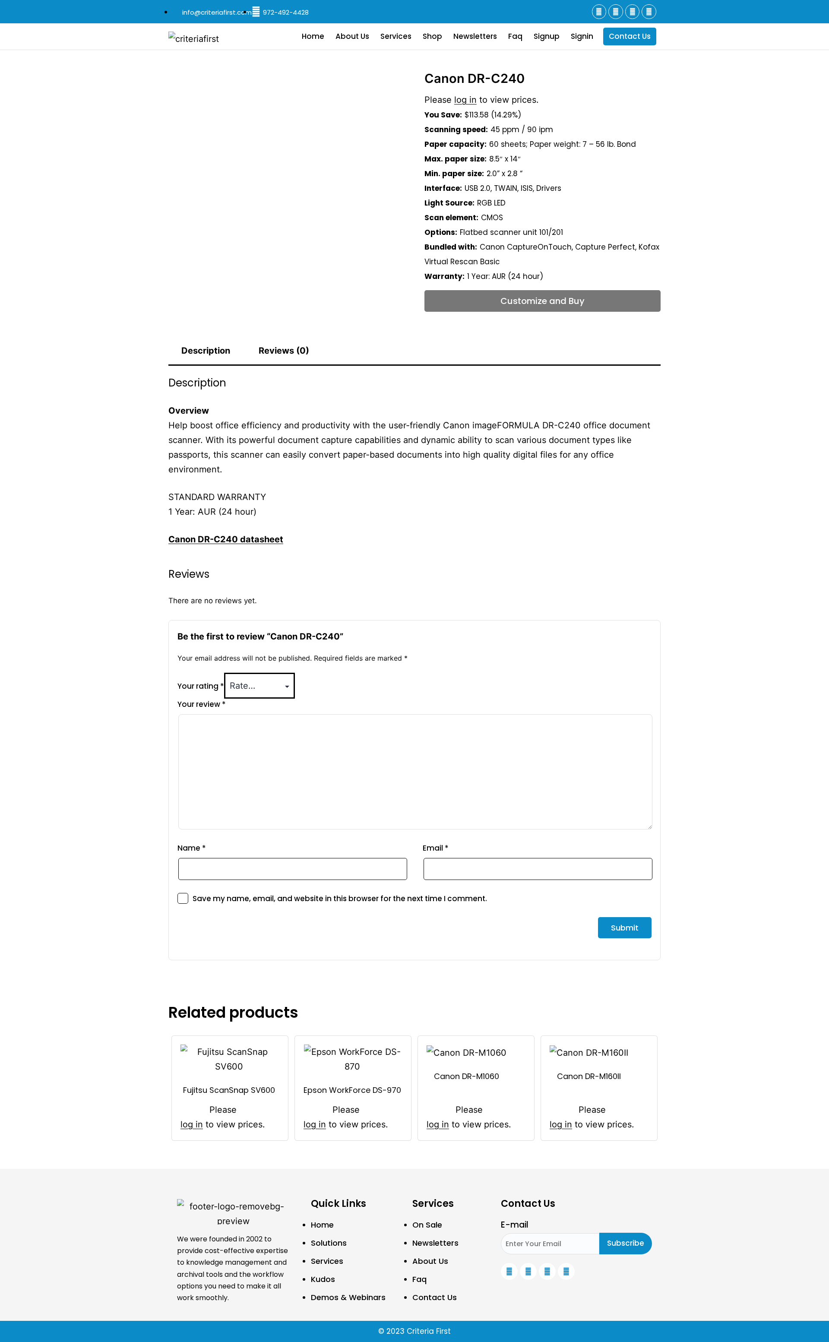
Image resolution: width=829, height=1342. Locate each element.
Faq (515, 36)
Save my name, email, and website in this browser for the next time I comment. (340, 898)
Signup (547, 36)
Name (191, 848)
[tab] (205, 350)
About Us (352, 36)
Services (395, 36)
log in (465, 100)
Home (313, 36)
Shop (432, 36)
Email (436, 848)
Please (223, 1110)
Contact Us (630, 36)
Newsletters (475, 36)
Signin (582, 36)
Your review (201, 704)
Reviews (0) (284, 350)
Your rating (200, 686)
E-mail (514, 1225)
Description (205, 350)
